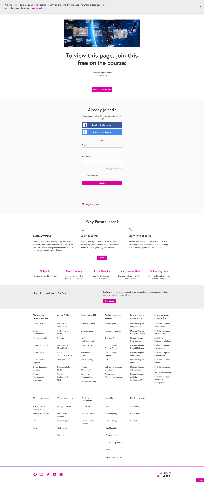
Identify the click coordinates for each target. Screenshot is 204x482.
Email (84, 145)
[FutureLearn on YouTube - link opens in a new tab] (54, 474)
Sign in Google (102, 131)
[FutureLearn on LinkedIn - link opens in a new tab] (61, 474)
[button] (102, 257)
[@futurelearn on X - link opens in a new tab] (48, 474)
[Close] (200, 6)
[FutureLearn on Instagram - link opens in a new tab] (41, 474)
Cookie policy (38, 8)
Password (86, 156)
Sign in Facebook (102, 125)
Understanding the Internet (102, 73)
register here (92, 204)
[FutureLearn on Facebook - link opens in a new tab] (35, 474)
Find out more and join (102, 89)
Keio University (102, 75)
